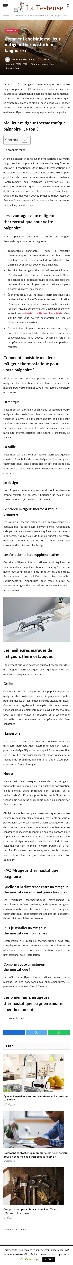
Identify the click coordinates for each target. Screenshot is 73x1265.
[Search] (68, 5)
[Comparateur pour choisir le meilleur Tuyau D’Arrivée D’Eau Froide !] (36, 1186)
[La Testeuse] (38, 5)
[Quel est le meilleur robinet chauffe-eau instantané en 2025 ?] (36, 1073)
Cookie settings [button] (29, 1259)
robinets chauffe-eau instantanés (42, 313)
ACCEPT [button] (48, 1259)
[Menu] (5, 5)
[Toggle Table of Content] (23, 140)
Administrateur (23, 59)
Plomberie (11, 30)
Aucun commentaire (44, 64)
